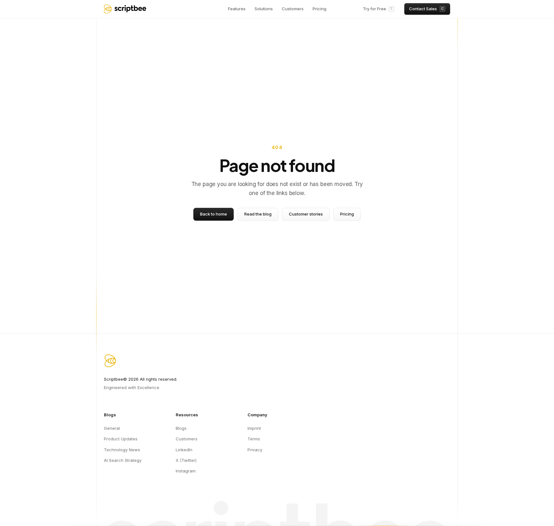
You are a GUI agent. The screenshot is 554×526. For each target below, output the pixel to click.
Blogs (181, 428)
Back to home (213, 213)
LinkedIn (184, 449)
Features (237, 8)
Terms (254, 438)
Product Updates (121, 438)
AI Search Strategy (122, 460)
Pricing (319, 8)
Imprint (254, 428)
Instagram (186, 470)
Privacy (255, 449)
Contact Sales (426, 8)
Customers (293, 8)
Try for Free (378, 8)
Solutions (264, 8)
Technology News (122, 449)
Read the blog (258, 213)
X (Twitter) (186, 460)
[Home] (125, 8)
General (112, 428)
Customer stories (306, 213)
